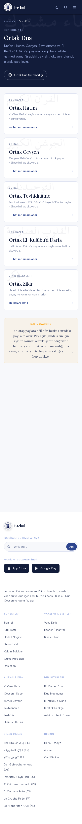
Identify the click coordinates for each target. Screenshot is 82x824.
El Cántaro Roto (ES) (17, 791)
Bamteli (8, 622)
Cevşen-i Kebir (13, 693)
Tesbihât (9, 715)
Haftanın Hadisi (13, 722)
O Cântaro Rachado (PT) (20, 784)
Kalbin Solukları (13, 651)
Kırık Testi (10, 629)
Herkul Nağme (13, 637)
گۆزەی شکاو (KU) (14, 757)
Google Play (48, 568)
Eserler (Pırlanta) (54, 629)
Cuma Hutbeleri (14, 658)
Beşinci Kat (11, 644)
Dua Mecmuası (53, 693)
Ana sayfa (9, 21)
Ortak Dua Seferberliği (28, 75)
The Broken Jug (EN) (17, 742)
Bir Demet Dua (53, 686)
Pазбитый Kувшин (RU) (19, 777)
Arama (48, 750)
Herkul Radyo (52, 742)
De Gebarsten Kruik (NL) (19, 805)
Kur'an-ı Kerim (12, 686)
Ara (71, 546)
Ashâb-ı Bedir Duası (57, 715)
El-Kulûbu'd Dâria (55, 700)
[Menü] (74, 7)
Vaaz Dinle (51, 622)
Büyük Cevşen (13, 700)
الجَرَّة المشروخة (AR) (16, 750)
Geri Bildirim (52, 757)
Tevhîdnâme (11, 708)
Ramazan (10, 665)
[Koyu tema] (57, 7)
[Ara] (65, 7)
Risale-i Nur (51, 637)
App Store (19, 568)
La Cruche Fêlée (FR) (17, 798)
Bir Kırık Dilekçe (54, 708)
